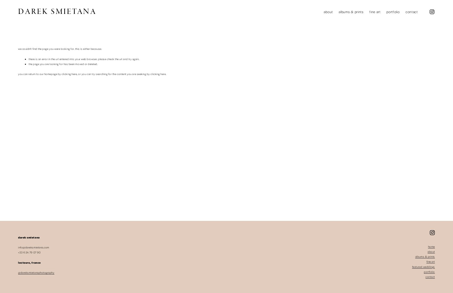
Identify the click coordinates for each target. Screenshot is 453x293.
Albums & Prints (351, 11)
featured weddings (423, 267)
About (328, 11)
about (431, 251)
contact (430, 277)
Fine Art (375, 11)
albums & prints (425, 256)
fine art (431, 261)
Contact (412, 11)
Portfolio (393, 11)
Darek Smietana (57, 12)
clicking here (69, 74)
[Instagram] (432, 12)
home (431, 246)
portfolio (429, 272)
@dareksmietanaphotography (36, 272)
